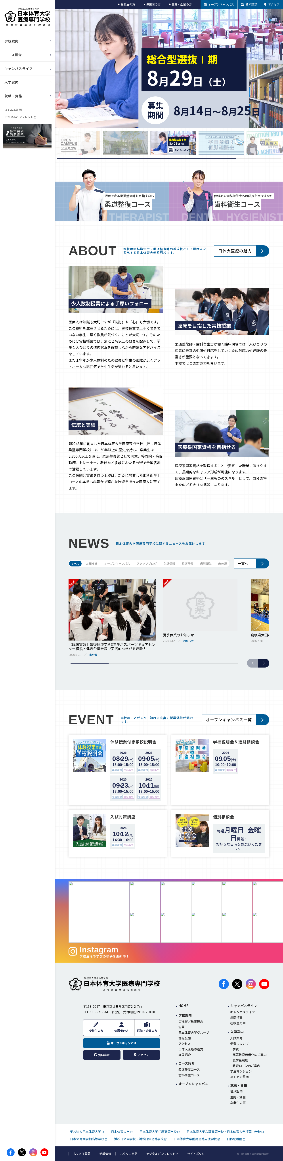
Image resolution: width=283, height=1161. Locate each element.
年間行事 (236, 1017)
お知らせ (92, 563)
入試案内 (236, 1038)
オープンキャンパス (117, 563)
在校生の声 (238, 1023)
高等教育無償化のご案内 (250, 1055)
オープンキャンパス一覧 (229, 719)
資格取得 (236, 1092)
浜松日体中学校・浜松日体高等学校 (139, 1139)
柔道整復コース (189, 1069)
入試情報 (169, 563)
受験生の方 (128, 4)
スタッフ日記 (128, 1153)
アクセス (184, 1044)
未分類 (222, 563)
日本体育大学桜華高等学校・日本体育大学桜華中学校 (224, 1131)
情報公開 (184, 1038)
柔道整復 (187, 563)
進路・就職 (238, 1097)
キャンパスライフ (242, 1012)
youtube (44, 1152)
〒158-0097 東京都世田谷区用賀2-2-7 (111, 1006)
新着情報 (105, 1153)
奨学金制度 (240, 1060)
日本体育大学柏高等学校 (87, 1139)
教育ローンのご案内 (246, 1066)
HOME (183, 1006)
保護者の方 (153, 4)
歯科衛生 (206, 563)
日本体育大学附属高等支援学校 (195, 1139)
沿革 (181, 1027)
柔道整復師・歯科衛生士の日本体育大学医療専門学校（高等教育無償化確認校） (27, 17)
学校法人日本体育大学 (85, 1131)
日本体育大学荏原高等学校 (158, 1131)
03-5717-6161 (102, 1012)
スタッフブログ (147, 563)
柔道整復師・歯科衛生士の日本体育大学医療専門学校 (114, 984)
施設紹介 (184, 1055)
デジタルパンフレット (18, 117)
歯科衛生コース (189, 1075)
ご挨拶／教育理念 (190, 1021)
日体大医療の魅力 (235, 250)
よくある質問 (13, 110)
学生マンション (241, 1071)
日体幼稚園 (234, 1139)
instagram (33, 1152)
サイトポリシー (197, 1153)
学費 (236, 1049)
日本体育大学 (120, 1131)
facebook (11, 1152)
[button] (263, 663)
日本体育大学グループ (193, 1032)
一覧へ (243, 563)
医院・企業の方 (182, 4)
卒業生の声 (238, 1103)
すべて (75, 563)
